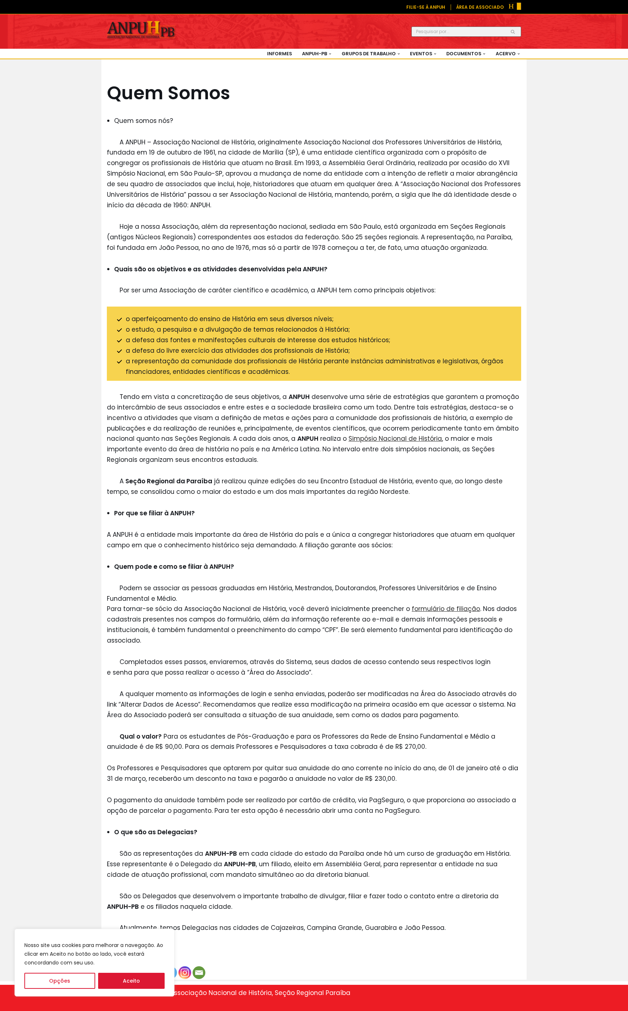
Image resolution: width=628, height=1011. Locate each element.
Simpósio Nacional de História (395, 438)
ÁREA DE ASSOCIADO (480, 7)
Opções (59, 980)
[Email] (199, 972)
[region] (94, 962)
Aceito (131, 980)
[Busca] (513, 32)
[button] (330, 54)
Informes (279, 54)
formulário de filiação (446, 608)
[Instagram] (184, 972)
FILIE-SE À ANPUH (425, 7)
